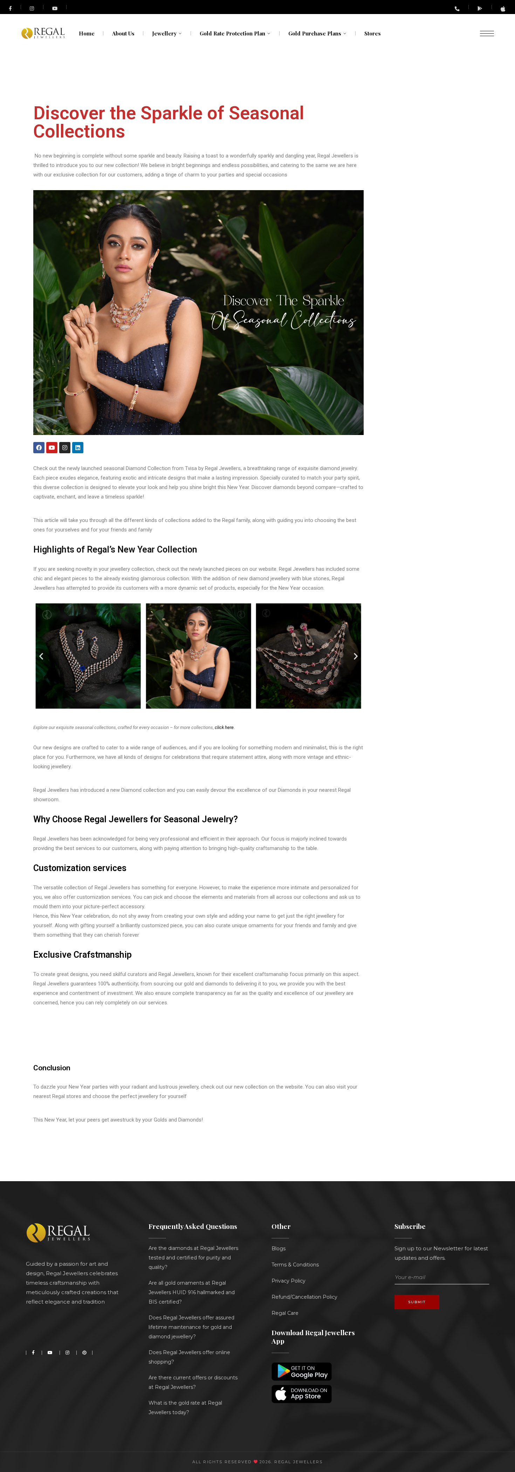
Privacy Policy (288, 1281)
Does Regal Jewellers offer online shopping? (189, 1357)
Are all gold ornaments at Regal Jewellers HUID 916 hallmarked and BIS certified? (192, 1292)
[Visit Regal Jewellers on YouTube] (55, 7)
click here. (225, 727)
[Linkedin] (77, 447)
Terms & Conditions (295, 1265)
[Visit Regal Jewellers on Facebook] (10, 7)
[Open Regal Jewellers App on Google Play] (480, 8)
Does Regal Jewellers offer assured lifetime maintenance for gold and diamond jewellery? (191, 1327)
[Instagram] (64, 447)
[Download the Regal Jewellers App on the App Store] (503, 10)
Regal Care (285, 1313)
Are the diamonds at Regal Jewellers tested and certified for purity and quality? (193, 1257)
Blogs (279, 1248)
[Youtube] (51, 447)
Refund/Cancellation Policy (304, 1297)
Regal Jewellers (298, 1461)
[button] (41, 656)
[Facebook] (38, 447)
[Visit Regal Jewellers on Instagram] (32, 8)
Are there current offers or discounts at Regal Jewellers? (193, 1382)
